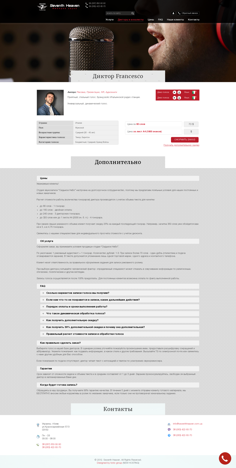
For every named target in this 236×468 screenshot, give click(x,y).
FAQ (160, 20)
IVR (102, 92)
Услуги (109, 20)
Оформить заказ (184, 140)
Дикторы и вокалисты (131, 20)
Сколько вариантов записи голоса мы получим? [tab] (77, 293)
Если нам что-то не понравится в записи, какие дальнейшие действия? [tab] (93, 300)
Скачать (179, 92)
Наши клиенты (175, 20)
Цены (151, 20)
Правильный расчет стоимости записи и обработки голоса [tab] (85, 334)
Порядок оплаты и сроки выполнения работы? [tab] (76, 307)
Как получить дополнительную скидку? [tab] (72, 320)
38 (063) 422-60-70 (97, 6)
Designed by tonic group (109, 463)
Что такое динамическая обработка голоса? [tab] (75, 313)
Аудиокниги (111, 92)
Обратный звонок (190, 13)
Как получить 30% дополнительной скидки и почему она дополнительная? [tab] (95, 327)
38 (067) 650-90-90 (97, 3)
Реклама (81, 92)
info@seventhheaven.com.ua (187, 424)
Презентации (92, 92)
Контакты (193, 20)
